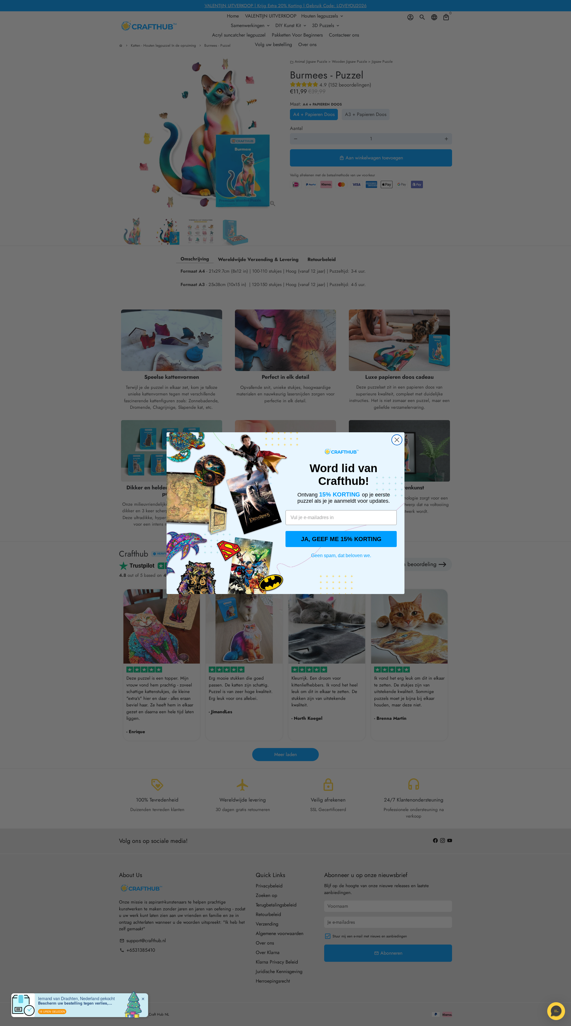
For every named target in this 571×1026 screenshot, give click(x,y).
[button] (556, 1011)
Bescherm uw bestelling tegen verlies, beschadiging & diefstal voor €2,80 (75, 1003)
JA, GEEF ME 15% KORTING (341, 538)
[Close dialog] (397, 440)
